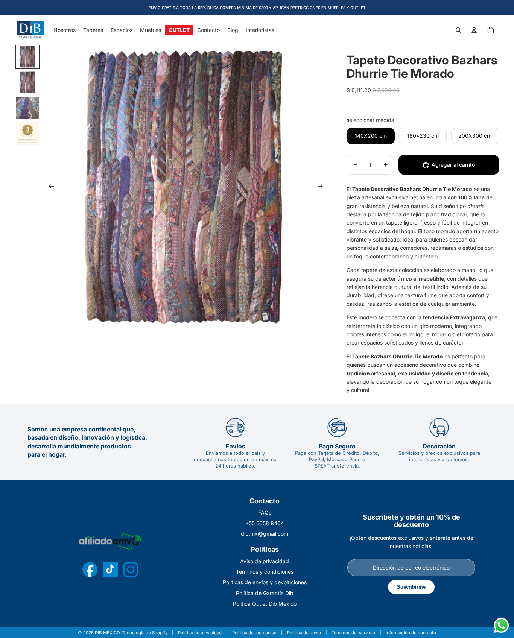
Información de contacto (411, 632)
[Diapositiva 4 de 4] (27, 133)
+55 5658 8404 (264, 523)
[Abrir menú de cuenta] (474, 30)
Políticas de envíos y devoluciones (265, 582)
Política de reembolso (254, 632)
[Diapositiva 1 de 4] (27, 57)
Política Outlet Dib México (265, 603)
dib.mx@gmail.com (264, 533)
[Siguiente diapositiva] (322, 187)
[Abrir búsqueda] (458, 30)
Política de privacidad (200, 632)
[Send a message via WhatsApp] (501, 625)
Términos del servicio (353, 632)
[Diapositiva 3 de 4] (27, 108)
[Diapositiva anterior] (49, 187)
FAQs (264, 512)
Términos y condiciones (264, 571)
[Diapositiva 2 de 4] (27, 82)
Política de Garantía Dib (264, 593)
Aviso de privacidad (264, 561)
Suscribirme (411, 587)
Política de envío (304, 632)
